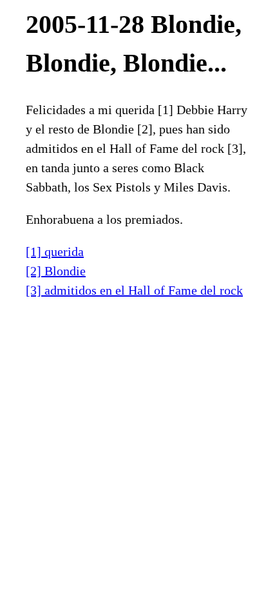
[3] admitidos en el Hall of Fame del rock (134, 290)
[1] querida (55, 251)
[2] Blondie (56, 271)
